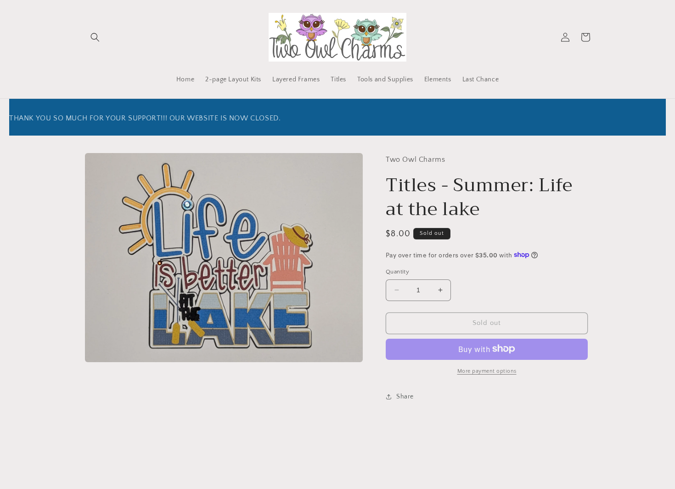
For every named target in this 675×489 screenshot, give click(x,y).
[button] (95, 37)
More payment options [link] (487, 371)
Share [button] (405, 396)
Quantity (397, 271)
